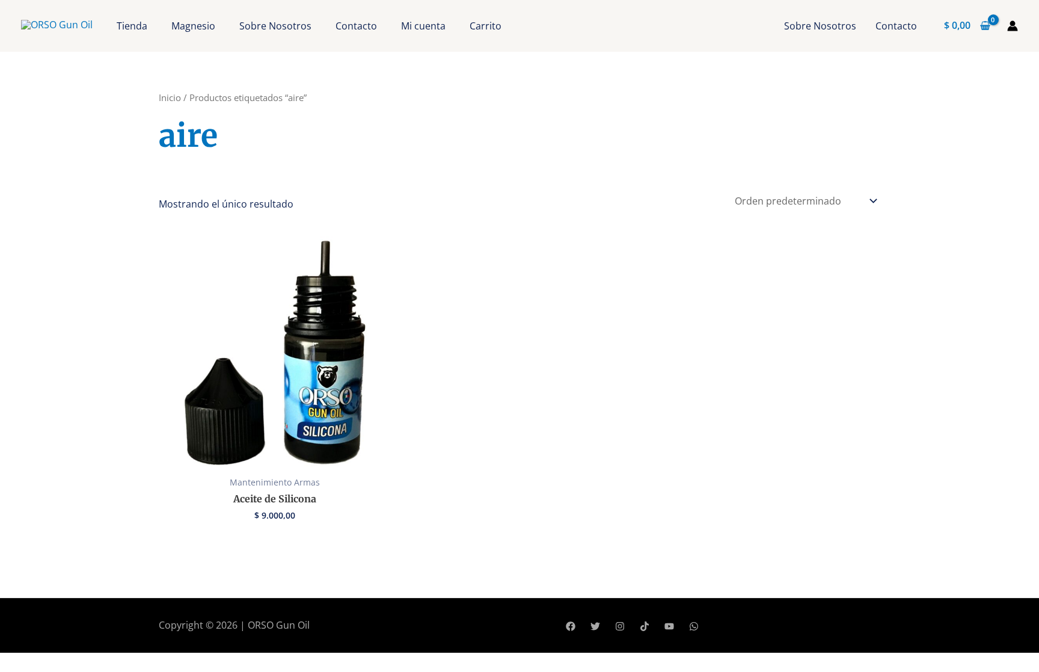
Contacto (356, 25)
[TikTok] (644, 626)
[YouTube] (669, 626)
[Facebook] (570, 626)
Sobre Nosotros (275, 25)
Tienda (132, 25)
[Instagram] (620, 626)
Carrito (485, 25)
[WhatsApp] (694, 626)
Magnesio (193, 25)
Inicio (170, 97)
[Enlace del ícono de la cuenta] (1012, 25)
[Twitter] (595, 626)
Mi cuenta (423, 25)
